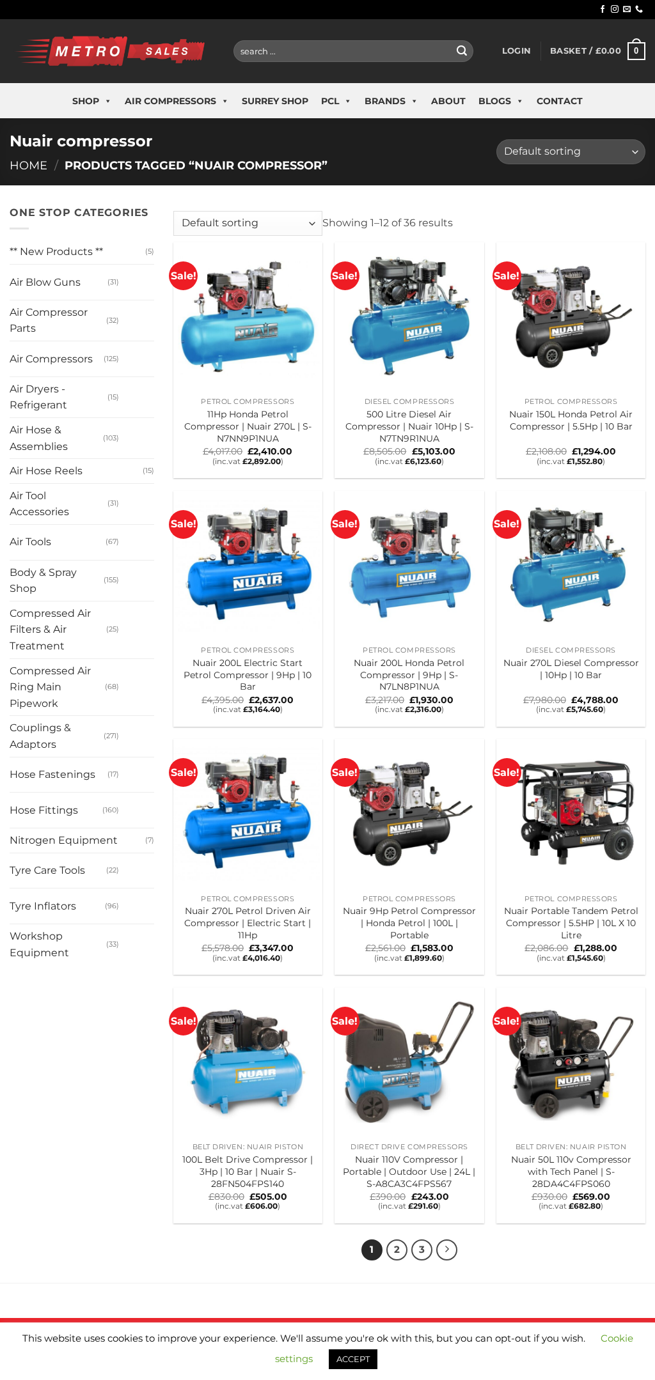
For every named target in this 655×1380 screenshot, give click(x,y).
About (448, 101)
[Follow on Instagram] (615, 9)
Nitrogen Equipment (64, 840)
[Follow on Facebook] (602, 9)
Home (28, 165)
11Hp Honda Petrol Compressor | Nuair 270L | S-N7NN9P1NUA (248, 426)
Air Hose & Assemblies (39, 438)
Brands (385, 101)
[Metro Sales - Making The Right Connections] (112, 50)
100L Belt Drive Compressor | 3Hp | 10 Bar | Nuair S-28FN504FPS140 (247, 1171)
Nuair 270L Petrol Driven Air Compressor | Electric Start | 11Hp (247, 922)
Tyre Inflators (43, 906)
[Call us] (639, 9)
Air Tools (30, 542)
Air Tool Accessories (39, 504)
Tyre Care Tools (47, 870)
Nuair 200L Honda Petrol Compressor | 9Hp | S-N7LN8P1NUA (409, 674)
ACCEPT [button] (353, 1359)
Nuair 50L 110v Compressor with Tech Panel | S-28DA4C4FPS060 (571, 1171)
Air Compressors (170, 101)
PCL (330, 101)
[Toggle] (131, 277)
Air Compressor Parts (49, 320)
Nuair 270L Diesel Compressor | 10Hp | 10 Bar (571, 669)
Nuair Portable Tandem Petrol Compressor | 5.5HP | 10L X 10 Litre (571, 922)
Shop (85, 101)
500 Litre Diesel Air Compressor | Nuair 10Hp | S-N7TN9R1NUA (409, 426)
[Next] (447, 1250)
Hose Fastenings (52, 774)
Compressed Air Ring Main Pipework (50, 687)
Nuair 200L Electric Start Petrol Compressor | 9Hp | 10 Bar (248, 674)
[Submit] (462, 51)
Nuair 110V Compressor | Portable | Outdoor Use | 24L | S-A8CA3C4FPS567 (409, 1171)
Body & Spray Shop (43, 580)
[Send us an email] (627, 9)
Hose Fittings (44, 810)
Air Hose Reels (46, 471)
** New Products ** (56, 251)
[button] (516, 51)
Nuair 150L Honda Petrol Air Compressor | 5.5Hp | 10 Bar (571, 420)
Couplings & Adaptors (40, 736)
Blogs (494, 101)
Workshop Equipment (39, 944)
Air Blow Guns (45, 282)
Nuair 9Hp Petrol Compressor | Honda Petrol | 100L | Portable (409, 922)
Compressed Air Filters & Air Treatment (50, 629)
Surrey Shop (275, 101)
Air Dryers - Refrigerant (38, 397)
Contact (560, 101)
